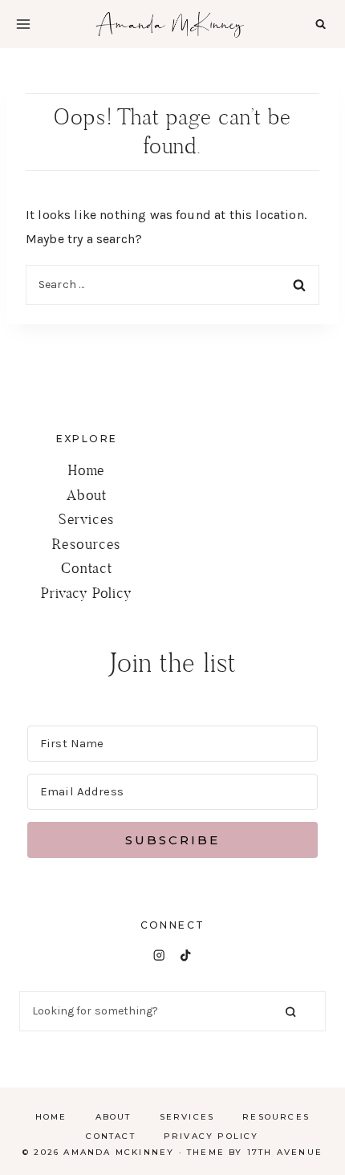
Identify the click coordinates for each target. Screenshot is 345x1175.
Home (86, 470)
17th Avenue (285, 1152)
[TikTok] (185, 955)
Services (87, 519)
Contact (86, 568)
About (87, 495)
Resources (86, 544)
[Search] (290, 1011)
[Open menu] (23, 24)
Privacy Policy (86, 592)
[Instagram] (159, 955)
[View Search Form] (320, 23)
